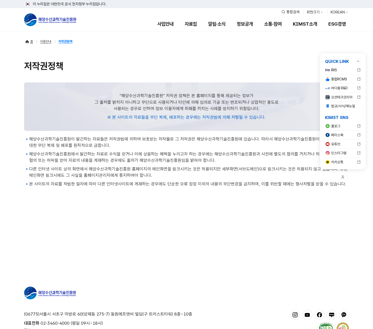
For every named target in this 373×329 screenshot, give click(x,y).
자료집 (191, 24)
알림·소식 (217, 24)
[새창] (295, 314)
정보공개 (245, 24)
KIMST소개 (305, 24)
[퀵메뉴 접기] (358, 61)
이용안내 (45, 41)
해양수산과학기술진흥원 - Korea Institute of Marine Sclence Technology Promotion (50, 19)
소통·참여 (273, 24)
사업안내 (165, 24)
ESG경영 (337, 24)
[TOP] (343, 177)
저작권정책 (65, 41)
